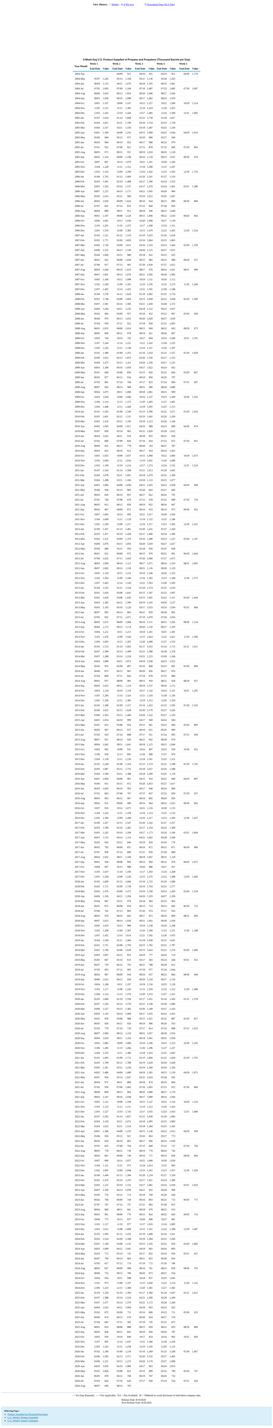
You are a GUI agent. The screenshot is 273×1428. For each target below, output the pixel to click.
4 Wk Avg (129, 4)
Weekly (115, 4)
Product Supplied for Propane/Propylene (27, 1414)
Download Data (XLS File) (161, 4)
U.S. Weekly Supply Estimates (22, 1420)
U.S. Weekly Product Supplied (22, 1417)
